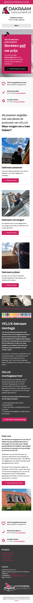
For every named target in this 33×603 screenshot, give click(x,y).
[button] (16, 69)
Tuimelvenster (6, 558)
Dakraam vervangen (8, 554)
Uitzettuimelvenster (8, 560)
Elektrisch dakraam (7, 556)
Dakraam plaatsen (7, 552)
